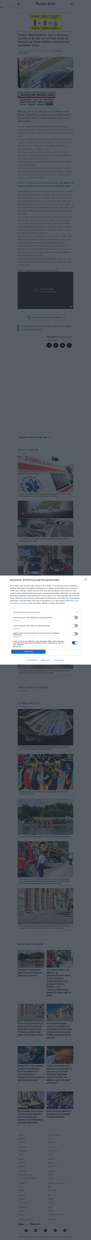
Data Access (45, 660)
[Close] (86, 580)
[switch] (75, 617)
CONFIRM (28, 652)
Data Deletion (32, 660)
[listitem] (45, 612)
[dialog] (45, 620)
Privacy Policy (59, 660)
